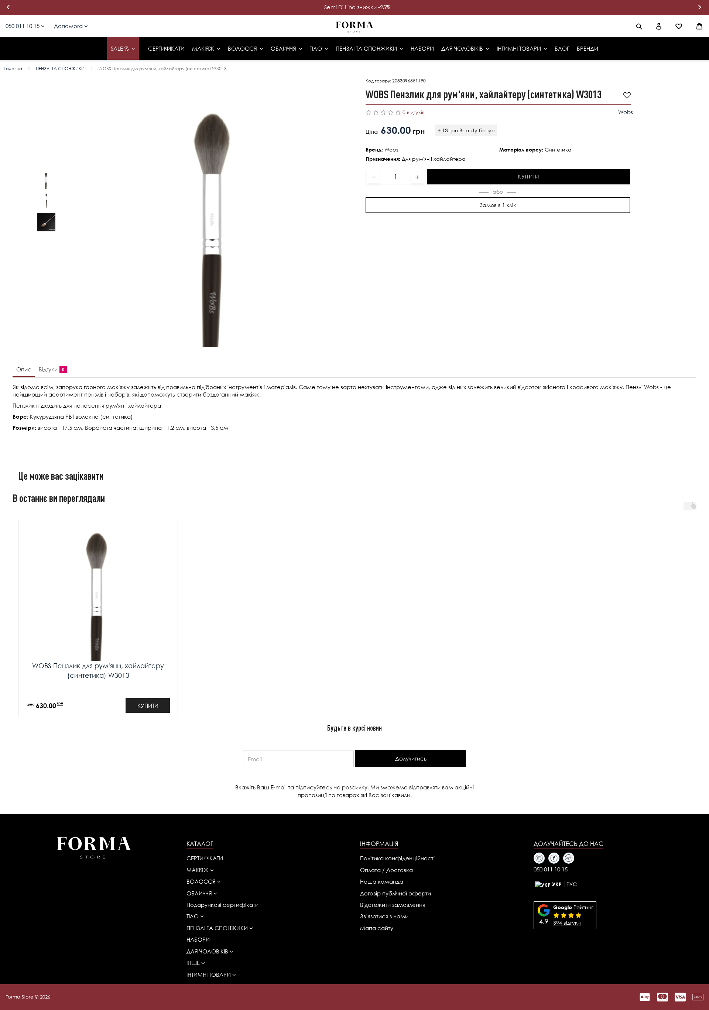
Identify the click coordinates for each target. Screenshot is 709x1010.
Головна (13, 68)
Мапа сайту (376, 928)
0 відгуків (414, 112)
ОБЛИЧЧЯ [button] (199, 893)
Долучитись (411, 758)
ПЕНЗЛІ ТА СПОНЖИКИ (60, 68)
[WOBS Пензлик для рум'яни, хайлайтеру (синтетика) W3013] (214, 212)
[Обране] (678, 26)
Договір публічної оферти (395, 893)
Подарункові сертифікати (222, 904)
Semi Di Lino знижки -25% (357, 7)
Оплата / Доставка (386, 870)
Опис (23, 369)
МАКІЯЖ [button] (198, 870)
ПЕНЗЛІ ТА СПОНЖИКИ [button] (217, 928)
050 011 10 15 (23, 26)
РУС (571, 884)
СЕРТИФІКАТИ (204, 858)
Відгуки (50, 369)
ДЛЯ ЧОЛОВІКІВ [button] (208, 951)
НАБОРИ (198, 939)
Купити (528, 176)
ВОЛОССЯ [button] (201, 881)
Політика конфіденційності (397, 858)
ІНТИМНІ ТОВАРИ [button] (209, 974)
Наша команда (381, 881)
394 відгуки (567, 922)
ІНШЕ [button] (193, 962)
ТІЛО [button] (193, 916)
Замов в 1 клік (498, 204)
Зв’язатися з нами (384, 916)
